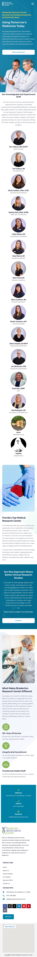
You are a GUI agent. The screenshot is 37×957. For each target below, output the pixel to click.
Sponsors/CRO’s (8, 880)
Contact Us (6, 883)
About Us (6, 870)
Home (5, 867)
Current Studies (8, 874)
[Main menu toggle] (32, 3)
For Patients (7, 877)
